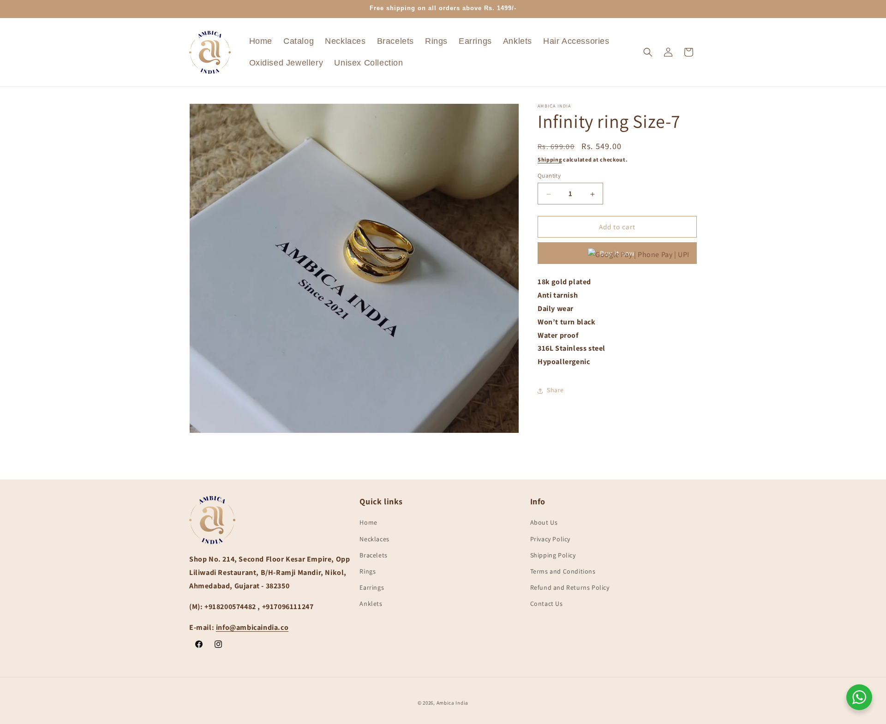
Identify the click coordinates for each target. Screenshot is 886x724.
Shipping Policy (553, 555)
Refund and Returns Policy (570, 587)
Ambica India (452, 703)
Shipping (550, 159)
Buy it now (617, 253)
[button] (648, 52)
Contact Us (546, 604)
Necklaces (374, 539)
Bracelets (373, 555)
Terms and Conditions (563, 571)
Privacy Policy (550, 539)
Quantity (549, 176)
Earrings (371, 587)
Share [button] (555, 390)
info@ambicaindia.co (252, 627)
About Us (544, 523)
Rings (367, 571)
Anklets (370, 604)
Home (368, 523)
